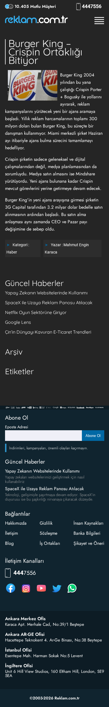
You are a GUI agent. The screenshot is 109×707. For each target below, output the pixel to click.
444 (91, 6)
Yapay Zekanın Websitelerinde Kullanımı (46, 293)
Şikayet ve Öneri (89, 543)
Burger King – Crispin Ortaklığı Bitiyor (45, 51)
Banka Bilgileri (87, 533)
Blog (9, 543)
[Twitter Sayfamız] (56, 592)
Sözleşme (48, 533)
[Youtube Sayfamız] (41, 592)
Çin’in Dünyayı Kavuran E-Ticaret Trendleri (48, 332)
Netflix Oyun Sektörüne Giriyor (36, 312)
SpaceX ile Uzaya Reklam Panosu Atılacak (49, 302)
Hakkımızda (16, 523)
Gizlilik (46, 523)
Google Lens (18, 322)
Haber (11, 252)
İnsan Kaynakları (88, 523)
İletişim (11, 533)
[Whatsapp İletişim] (72, 592)
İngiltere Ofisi (19, 666)
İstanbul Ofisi (18, 650)
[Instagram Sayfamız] (26, 592)
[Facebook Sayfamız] (10, 592)
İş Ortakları (50, 543)
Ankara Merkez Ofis (25, 619)
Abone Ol (93, 436)
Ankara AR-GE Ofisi (24, 634)
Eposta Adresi (16, 427)
